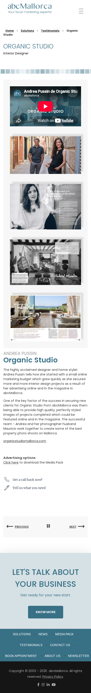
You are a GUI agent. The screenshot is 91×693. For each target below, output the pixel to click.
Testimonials (50, 31)
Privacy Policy (52, 676)
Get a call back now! (27, 480)
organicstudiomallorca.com (24, 441)
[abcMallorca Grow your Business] (30, 8)
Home (10, 31)
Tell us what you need (29, 488)
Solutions (27, 31)
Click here (11, 462)
